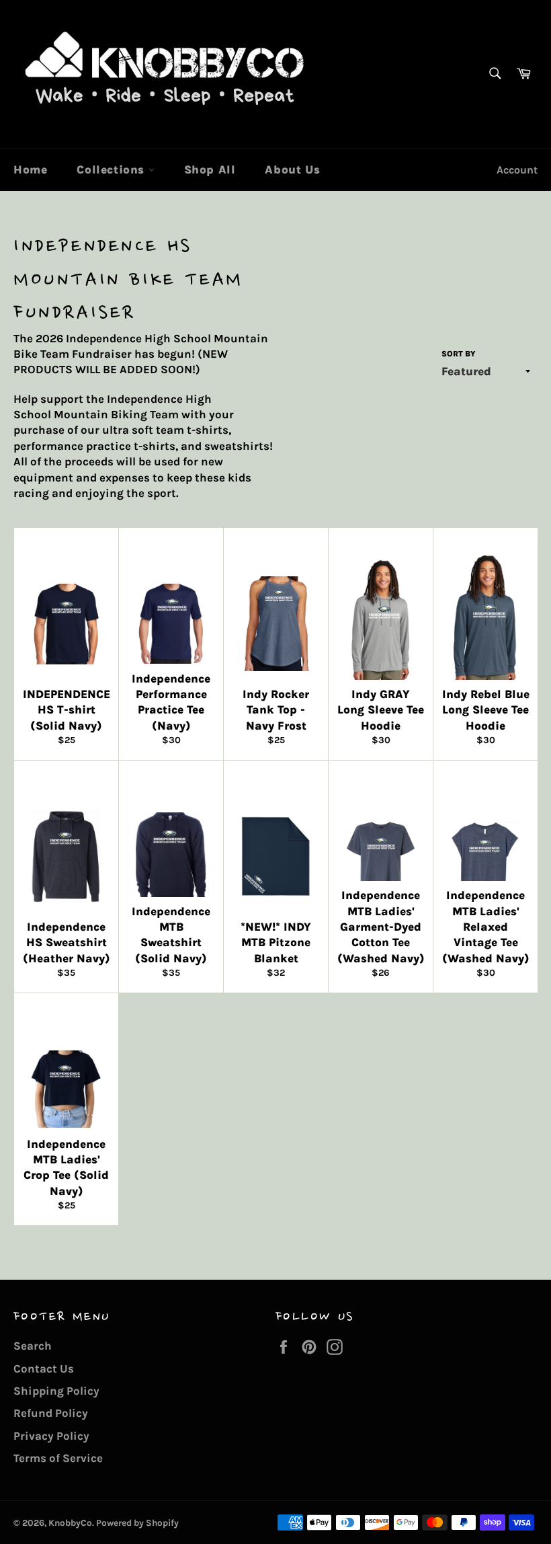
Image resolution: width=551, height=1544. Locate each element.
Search (32, 1345)
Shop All (210, 169)
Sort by (458, 353)
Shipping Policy (56, 1390)
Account (517, 169)
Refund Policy (50, 1413)
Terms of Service (58, 1458)
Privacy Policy (51, 1435)
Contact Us (43, 1368)
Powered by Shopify (137, 1523)
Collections (112, 169)
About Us (292, 169)
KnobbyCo (70, 1523)
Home (30, 169)
